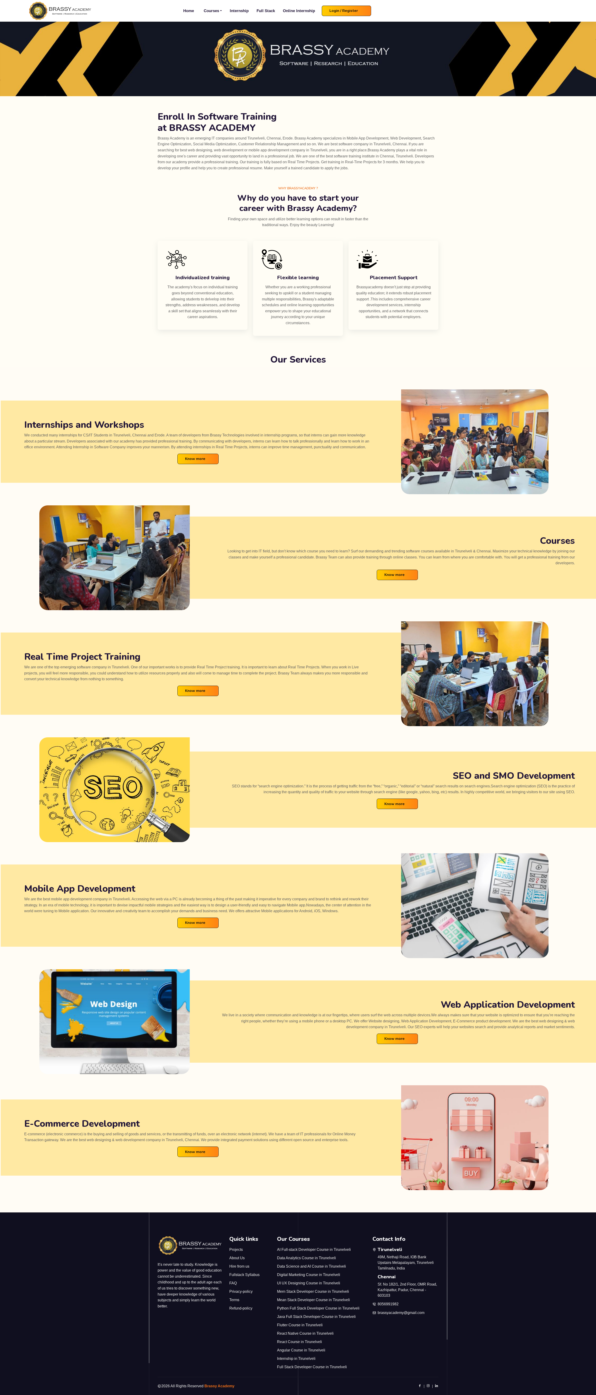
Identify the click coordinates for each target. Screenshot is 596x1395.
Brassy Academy (219, 1386)
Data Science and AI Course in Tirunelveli (311, 1266)
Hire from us (239, 1266)
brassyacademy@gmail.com (401, 1313)
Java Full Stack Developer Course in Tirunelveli (316, 1317)
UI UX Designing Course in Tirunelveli (308, 1283)
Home (188, 11)
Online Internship (299, 11)
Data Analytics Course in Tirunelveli (306, 1258)
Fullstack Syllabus (244, 1275)
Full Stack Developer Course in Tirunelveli (312, 1367)
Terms (234, 1300)
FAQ (233, 1283)
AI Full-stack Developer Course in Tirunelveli (314, 1250)
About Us (237, 1258)
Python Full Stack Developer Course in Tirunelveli (318, 1308)
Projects (236, 1250)
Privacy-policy (241, 1291)
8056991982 (388, 1304)
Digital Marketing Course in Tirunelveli (308, 1275)
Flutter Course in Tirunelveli (300, 1325)
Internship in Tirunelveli (296, 1359)
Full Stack (266, 11)
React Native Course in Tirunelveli (305, 1333)
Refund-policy (240, 1308)
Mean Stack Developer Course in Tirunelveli (313, 1300)
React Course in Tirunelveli (299, 1342)
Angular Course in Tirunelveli (301, 1350)
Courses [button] (211, 11)
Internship (239, 11)
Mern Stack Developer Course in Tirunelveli (313, 1291)
